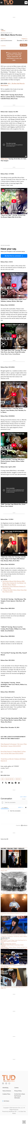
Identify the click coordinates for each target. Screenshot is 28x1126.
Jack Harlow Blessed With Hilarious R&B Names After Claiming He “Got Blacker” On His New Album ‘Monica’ (14, 582)
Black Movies (10, 779)
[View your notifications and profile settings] (26, 2)
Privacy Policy (18, 1090)
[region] (14, 811)
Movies (3, 30)
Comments (3, 45)
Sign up (24, 796)
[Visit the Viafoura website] (24, 825)
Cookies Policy (6, 1094)
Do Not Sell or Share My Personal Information (19, 1095)
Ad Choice (6, 1101)
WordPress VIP (13, 1111)
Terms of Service (7, 1090)
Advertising (5, 1087)
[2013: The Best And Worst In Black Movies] (8, 85)
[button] (14, 29)
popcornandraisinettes (6, 40)
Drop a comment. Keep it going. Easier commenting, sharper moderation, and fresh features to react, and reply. (14, 56)
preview (18, 779)
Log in (21, 796)
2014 (3, 779)
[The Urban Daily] (8, 1081)
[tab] (5, 807)
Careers (16, 1087)
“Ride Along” (4, 158)
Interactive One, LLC (17, 1107)
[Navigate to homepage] (8, 2)
